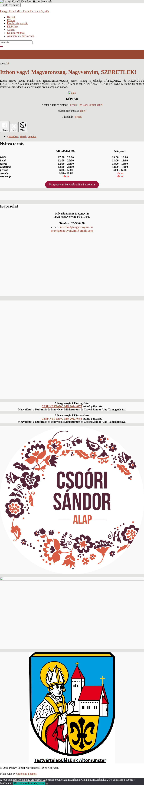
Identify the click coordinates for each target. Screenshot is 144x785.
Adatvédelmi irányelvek (32, 783)
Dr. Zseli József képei (91, 104)
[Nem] (46, 783)
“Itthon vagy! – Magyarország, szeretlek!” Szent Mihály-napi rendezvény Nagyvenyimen (49, 51)
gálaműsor (12, 136)
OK (16, 783)
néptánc (32, 136)
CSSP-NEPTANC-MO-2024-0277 (62, 406)
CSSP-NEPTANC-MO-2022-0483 (62, 418)
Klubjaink (12, 26)
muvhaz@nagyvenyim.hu (76, 227)
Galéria (11, 29)
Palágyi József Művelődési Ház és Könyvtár (24, 11)
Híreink (11, 17)
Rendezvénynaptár (17, 23)
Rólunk (11, 20)
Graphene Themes (26, 773)
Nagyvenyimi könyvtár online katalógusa (72, 184)
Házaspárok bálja (9, 57)
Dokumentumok (16, 32)
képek (73, 104)
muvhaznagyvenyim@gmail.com (72, 230)
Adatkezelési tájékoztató (20, 35)
